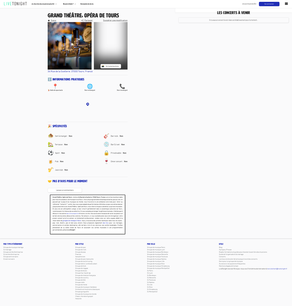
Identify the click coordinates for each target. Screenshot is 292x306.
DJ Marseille (151, 278)
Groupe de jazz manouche (84, 259)
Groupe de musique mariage (13, 247)
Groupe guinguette (82, 292)
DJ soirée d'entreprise (11, 254)
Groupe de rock (80, 250)
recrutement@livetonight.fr (277, 269)
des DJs (105, 223)
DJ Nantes (150, 282)
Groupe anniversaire (10, 256)
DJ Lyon (150, 273)
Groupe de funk (80, 266)
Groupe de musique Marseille (157, 254)
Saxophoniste (80, 256)
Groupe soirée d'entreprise (13, 252)
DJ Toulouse (151, 280)
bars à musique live (72, 213)
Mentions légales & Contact (228, 266)
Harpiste (78, 298)
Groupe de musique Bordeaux (157, 252)
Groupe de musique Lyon (156, 250)
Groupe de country (82, 278)
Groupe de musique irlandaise (86, 287)
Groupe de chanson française (85, 275)
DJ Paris (150, 271)
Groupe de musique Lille (155, 261)
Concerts (222, 256)
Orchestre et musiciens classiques (87, 289)
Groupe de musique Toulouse (157, 256)
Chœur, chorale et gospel (84, 296)
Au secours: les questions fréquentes (232, 264)
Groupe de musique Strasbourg (158, 266)
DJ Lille (149, 285)
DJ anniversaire (9, 259)
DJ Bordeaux (151, 275)
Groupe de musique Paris (156, 247)
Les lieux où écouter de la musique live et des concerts (238, 259)
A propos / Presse (225, 250)
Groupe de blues (81, 271)
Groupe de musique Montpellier (158, 268)
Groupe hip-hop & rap (83, 273)
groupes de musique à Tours (72, 220)
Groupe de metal (81, 285)
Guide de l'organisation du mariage (231, 254)
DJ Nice (150, 287)
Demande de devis (86, 4)
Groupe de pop (80, 252)
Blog (220, 247)
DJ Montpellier (152, 292)
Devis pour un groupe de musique (231, 261)
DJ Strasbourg (152, 289)
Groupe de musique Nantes (156, 259)
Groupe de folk (80, 280)
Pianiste (78, 254)
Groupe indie (80, 282)
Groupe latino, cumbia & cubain (86, 264)
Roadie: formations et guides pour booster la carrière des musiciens (243, 252)
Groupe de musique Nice (156, 264)
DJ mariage (7, 250)
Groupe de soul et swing (83, 261)
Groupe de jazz (80, 247)
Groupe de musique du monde (85, 294)
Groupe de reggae (81, 268)
